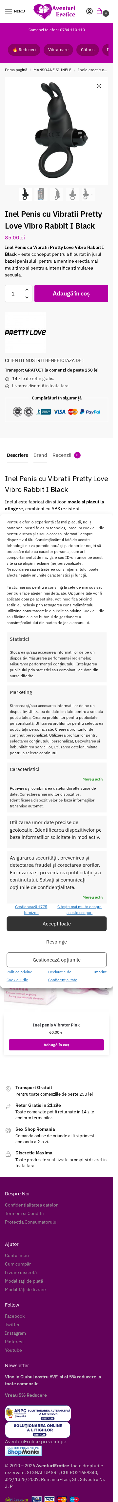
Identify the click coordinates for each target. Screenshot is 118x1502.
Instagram (15, 1333)
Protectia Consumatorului (31, 1222)
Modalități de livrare (25, 1289)
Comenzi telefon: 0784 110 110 (57, 29)
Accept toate (57, 924)
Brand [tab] (40, 455)
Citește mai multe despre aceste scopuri (79, 909)
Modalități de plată (24, 1281)
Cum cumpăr (18, 1264)
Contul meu (17, 1255)
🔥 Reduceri (24, 49)
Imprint (100, 972)
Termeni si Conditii (24, 1213)
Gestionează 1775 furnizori (31, 909)
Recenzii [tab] (65, 455)
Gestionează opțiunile (57, 960)
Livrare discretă (21, 1272)
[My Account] (89, 11)
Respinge (56, 942)
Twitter (12, 1325)
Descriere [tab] (17, 455)
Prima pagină (16, 69)
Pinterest (14, 1342)
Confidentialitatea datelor (31, 1205)
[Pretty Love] (25, 332)
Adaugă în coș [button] (56, 1044)
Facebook (15, 1316)
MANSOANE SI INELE (52, 69)
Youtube (13, 1350)
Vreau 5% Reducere (26, 1395)
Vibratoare (58, 49)
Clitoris (87, 49)
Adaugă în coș (71, 293)
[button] (100, 11)
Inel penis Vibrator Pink (56, 1025)
